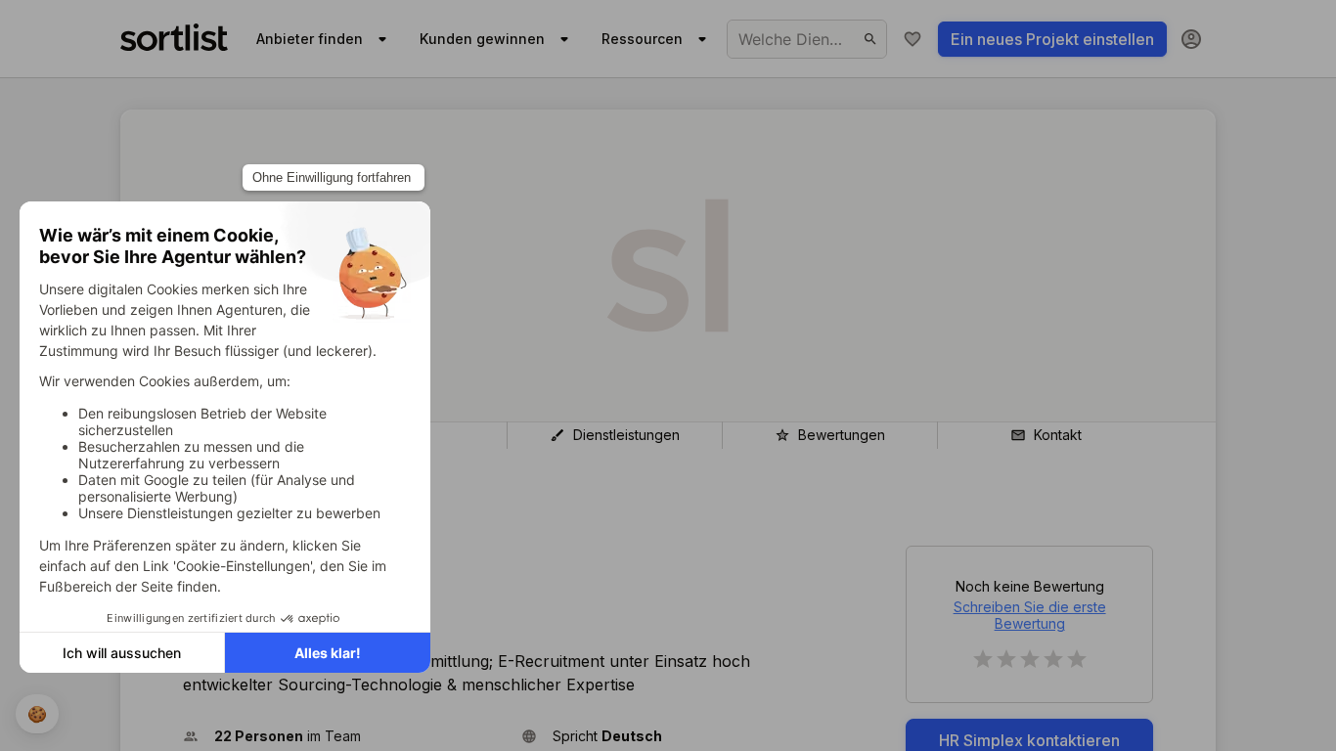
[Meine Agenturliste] (912, 39)
